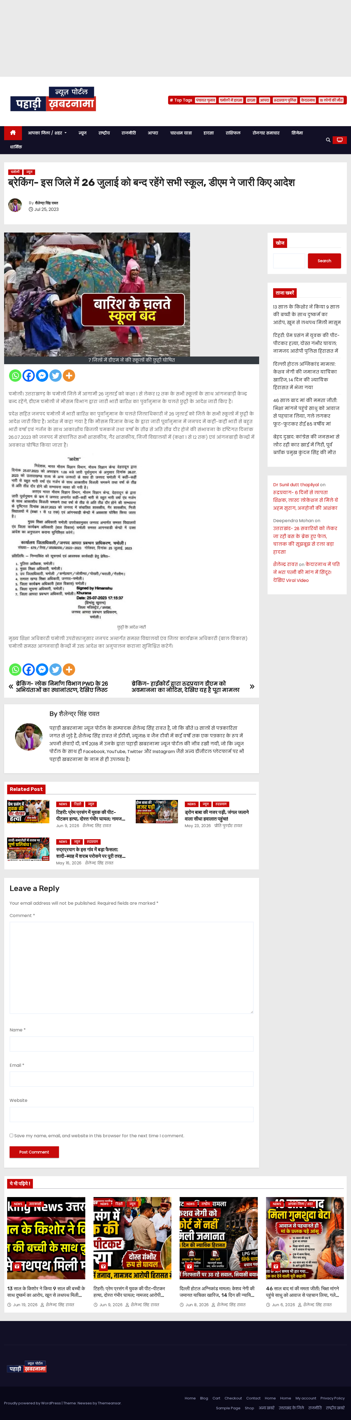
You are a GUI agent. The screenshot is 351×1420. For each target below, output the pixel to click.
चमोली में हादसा (231, 100)
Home (190, 1398)
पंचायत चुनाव (205, 100)
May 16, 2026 (69, 863)
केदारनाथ (308, 100)
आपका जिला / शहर (46, 133)
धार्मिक (16, 147)
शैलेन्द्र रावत (285, 564)
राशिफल (233, 133)
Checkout (233, 1398)
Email (17, 1065)
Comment (22, 915)
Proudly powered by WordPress (33, 1403)
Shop (249, 1408)
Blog (204, 1398)
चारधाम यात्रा (181, 133)
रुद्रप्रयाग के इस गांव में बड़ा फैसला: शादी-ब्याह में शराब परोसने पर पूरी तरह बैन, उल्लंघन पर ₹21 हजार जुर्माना (89, 856)
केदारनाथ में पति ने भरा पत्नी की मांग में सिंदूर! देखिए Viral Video (306, 572)
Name (18, 1030)
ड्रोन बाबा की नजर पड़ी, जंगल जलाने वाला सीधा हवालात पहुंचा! (217, 815)
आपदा (264, 100)
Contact (253, 1398)
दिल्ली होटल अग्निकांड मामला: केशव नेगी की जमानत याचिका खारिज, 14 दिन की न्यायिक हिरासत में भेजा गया (217, 1295)
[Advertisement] (164, 38)
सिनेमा (297, 133)
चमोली (15, 172)
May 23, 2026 (198, 825)
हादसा (251, 100)
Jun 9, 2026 (68, 825)
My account (306, 1398)
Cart (216, 1398)
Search (324, 261)
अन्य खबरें (266, 1408)
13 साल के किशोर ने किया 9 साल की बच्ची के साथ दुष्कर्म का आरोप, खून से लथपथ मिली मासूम (307, 315)
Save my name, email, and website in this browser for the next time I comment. (99, 1136)
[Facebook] (28, 375)
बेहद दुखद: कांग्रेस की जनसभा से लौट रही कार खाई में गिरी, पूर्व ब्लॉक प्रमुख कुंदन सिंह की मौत (306, 445)
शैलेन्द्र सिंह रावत (46, 203)
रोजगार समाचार (266, 133)
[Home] (13, 133)
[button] (328, 140)
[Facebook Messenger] (42, 375)
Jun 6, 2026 (284, 1305)
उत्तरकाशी (35, 1204)
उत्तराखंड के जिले (291, 1408)
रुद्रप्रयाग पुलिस (285, 100)
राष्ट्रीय (104, 133)
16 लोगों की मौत (331, 100)
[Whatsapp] (15, 375)
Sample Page (228, 1408)
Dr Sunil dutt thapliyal (296, 485)
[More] (69, 375)
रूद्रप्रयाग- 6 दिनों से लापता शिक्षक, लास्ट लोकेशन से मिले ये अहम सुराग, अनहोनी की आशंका (305, 501)
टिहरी (77, 804)
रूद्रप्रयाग (221, 804)
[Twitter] (55, 375)
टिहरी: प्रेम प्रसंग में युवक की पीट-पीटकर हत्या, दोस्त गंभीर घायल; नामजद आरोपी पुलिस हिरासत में (90, 818)
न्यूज (83, 133)
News (63, 804)
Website (18, 1100)
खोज (280, 243)
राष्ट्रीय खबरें (335, 1408)
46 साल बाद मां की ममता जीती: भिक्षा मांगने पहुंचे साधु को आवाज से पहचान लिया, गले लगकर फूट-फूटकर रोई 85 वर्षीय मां (302, 1295)
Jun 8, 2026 (198, 1305)
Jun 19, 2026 (26, 1305)
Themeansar (109, 1403)
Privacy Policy (333, 1398)
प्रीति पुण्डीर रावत (227, 825)
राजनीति (129, 133)
